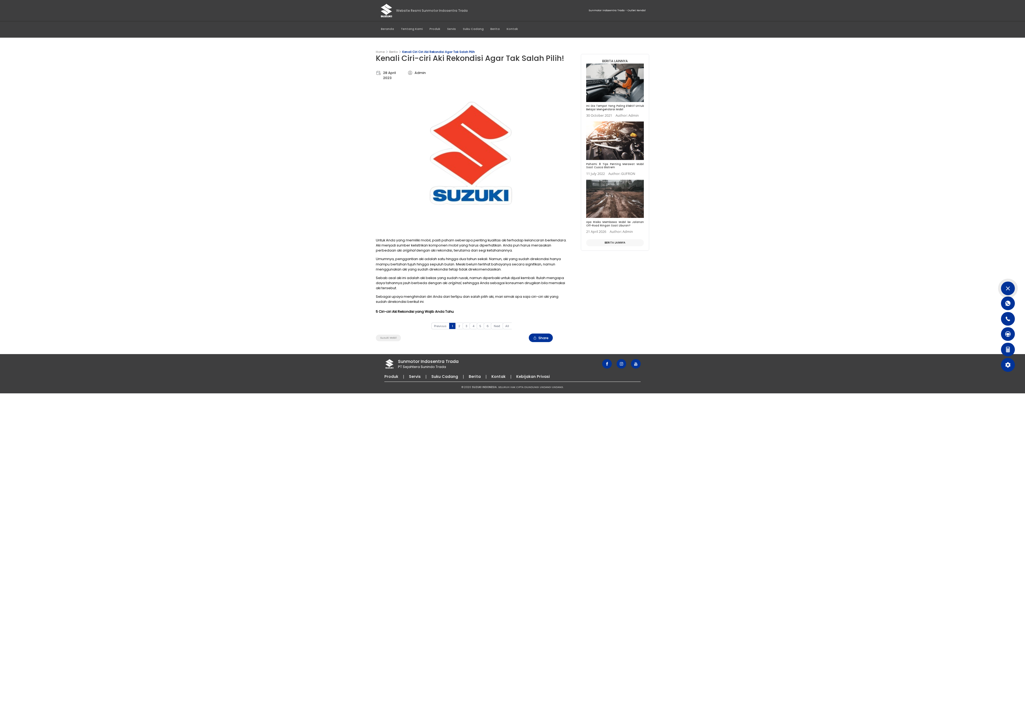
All (507, 326)
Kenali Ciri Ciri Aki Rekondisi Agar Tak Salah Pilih (438, 52)
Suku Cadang (473, 29)
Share (543, 338)
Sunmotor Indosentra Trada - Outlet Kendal (617, 10)
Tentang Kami (412, 29)
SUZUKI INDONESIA (484, 387)
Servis (451, 29)
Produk (434, 29)
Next (497, 326)
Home (380, 52)
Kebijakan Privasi (533, 376)
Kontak (512, 29)
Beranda (387, 29)
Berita (495, 29)
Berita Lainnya (615, 242)
